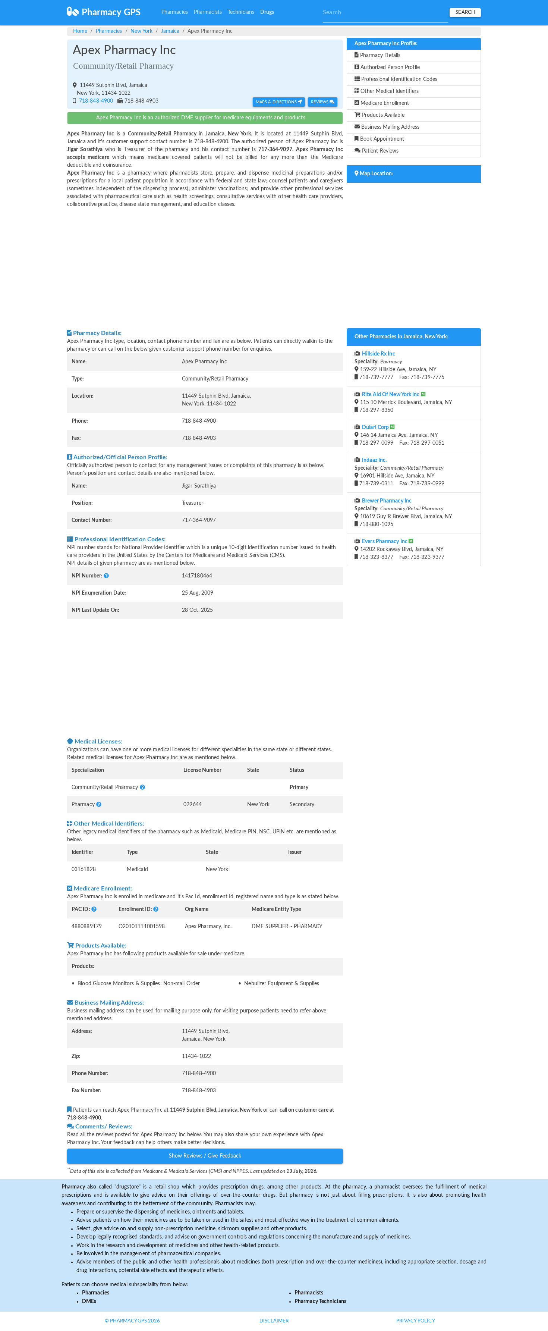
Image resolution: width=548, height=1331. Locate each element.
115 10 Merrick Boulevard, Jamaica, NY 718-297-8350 (405, 402)
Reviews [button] (320, 102)
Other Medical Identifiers (389, 91)
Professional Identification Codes (398, 79)
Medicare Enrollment (384, 103)
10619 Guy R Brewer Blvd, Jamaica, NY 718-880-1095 (403, 512)
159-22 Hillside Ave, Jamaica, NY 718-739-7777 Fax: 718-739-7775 (399, 365)
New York (141, 31)
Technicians (241, 12)
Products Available (382, 115)
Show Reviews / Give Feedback (205, 1156)
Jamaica (170, 31)
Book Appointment (381, 139)
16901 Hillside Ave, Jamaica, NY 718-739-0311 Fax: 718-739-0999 (399, 472)
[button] (106, 576)
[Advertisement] (205, 268)
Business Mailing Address (390, 127)
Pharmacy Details (380, 55)
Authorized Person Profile (389, 67)
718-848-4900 (95, 101)
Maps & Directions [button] (277, 102)
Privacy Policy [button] (415, 1321)
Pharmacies (174, 12)
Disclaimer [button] (274, 1321)
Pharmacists (208, 12)
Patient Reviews (379, 151)
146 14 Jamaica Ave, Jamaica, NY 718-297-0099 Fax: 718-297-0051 (401, 435)
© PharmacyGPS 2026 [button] (132, 1321)
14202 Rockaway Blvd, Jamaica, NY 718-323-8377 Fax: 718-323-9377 (401, 549)
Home (80, 31)
